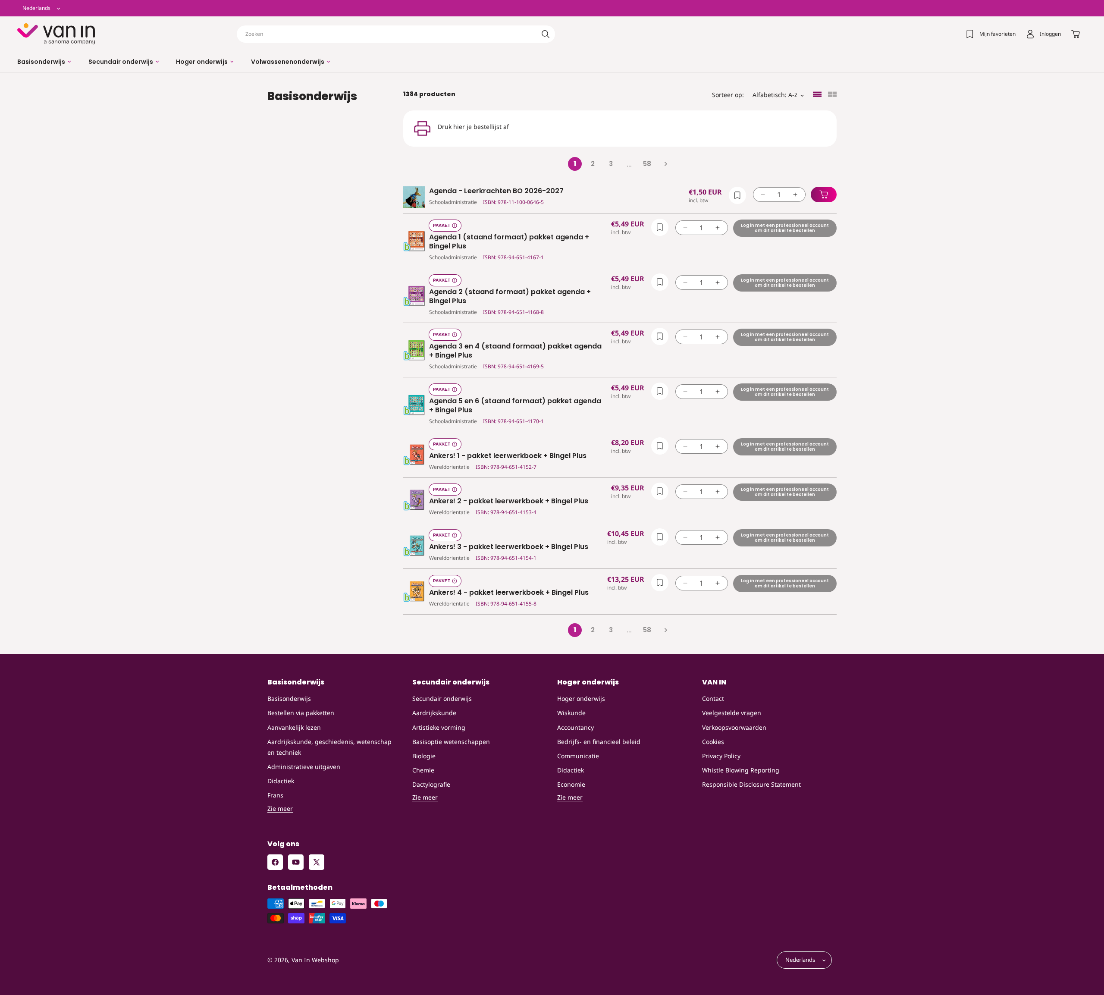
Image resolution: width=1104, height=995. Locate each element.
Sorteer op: (728, 95)
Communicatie (578, 756)
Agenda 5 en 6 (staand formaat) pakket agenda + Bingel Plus (515, 406)
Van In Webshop (315, 960)
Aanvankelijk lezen (294, 727)
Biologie (424, 756)
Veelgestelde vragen (731, 713)
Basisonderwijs (289, 698)
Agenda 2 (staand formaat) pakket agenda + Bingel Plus (510, 297)
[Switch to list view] (817, 95)
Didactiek (280, 781)
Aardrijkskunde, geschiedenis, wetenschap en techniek (329, 747)
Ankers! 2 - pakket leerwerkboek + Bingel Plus (508, 501)
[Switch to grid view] (832, 95)
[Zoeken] (545, 34)
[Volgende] (665, 164)
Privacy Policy (721, 756)
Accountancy (575, 727)
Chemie (423, 770)
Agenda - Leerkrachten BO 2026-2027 (496, 191)
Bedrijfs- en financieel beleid (598, 742)
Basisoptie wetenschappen (451, 742)
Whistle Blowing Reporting (740, 770)
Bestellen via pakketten (300, 713)
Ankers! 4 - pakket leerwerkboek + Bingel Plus (509, 592)
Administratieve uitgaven (303, 767)
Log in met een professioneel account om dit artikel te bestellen (785, 228)
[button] (44, 61)
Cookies (713, 742)
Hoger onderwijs (581, 698)
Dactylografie (431, 784)
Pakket (441, 225)
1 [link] (575, 163)
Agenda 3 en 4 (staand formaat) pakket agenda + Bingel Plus (515, 351)
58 (647, 163)
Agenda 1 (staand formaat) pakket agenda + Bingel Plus (509, 242)
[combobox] (396, 34)
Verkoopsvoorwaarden (734, 727)
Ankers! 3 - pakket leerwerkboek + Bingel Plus (508, 547)
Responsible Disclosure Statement (751, 784)
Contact (713, 698)
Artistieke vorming (438, 727)
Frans (275, 795)
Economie (571, 784)
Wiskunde (571, 713)
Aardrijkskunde (434, 713)
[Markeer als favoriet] (737, 195)
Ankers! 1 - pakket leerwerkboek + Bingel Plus (507, 456)
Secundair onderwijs (442, 698)
